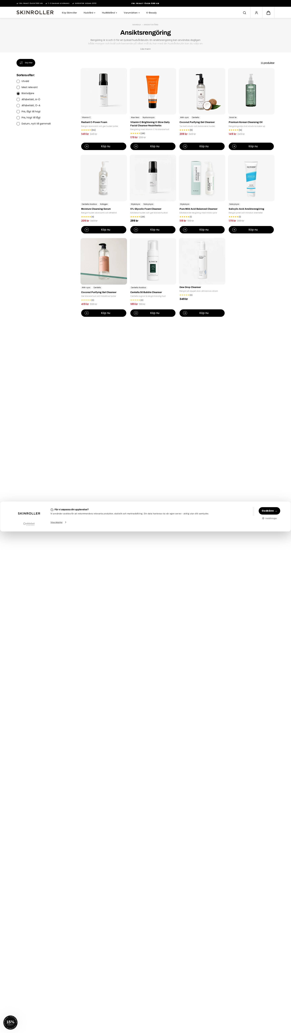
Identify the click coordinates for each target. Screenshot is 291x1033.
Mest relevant (30, 87)
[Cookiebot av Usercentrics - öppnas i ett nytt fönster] (29, 524)
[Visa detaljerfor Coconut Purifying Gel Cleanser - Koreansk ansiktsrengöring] (202, 91)
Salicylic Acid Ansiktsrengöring (246, 209)
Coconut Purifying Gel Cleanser (197, 122)
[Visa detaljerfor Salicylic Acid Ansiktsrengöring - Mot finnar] (251, 178)
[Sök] (244, 12)
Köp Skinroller (69, 12)
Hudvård (88, 12)
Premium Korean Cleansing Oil (246, 122)
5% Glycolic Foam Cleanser (145, 209)
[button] (268, 12)
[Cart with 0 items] (268, 12)
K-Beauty (152, 12)
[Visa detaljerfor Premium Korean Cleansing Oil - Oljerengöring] (251, 91)
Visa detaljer (56, 522)
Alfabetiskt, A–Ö (31, 99)
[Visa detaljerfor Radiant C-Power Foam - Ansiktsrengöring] (103, 91)
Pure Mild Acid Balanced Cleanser (198, 209)
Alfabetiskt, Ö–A (31, 105)
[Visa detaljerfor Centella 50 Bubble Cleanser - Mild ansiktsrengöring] (153, 261)
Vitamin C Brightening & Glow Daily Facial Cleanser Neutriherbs (150, 124)
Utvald (25, 81)
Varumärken (131, 12)
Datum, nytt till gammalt (36, 123)
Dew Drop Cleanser (190, 287)
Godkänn (268, 510)
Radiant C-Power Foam (94, 122)
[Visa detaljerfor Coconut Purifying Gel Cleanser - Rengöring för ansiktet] (103, 261)
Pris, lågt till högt (31, 111)
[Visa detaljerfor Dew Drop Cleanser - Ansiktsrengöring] (202, 261)
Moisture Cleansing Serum (96, 209)
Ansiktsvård (151, 24)
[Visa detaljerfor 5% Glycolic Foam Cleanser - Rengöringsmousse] (153, 178)
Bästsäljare (28, 93)
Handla (137, 24)
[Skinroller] (35, 12)
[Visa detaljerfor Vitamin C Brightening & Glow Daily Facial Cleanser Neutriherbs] (153, 91)
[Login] (256, 12)
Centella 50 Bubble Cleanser (146, 292)
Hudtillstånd (108, 12)
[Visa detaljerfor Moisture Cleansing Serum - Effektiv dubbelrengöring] (103, 178)
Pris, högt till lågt (31, 117)
